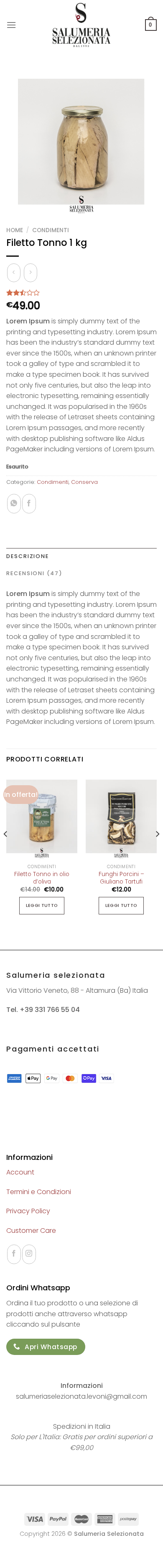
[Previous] (6, 851)
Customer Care (31, 1230)
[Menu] (11, 25)
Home (14, 230)
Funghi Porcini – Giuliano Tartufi (121, 878)
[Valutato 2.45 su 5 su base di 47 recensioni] (81, 292)
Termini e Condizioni (38, 1192)
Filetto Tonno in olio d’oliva (41, 878)
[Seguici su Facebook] (14, 1254)
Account (20, 1172)
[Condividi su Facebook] (29, 503)
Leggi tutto (42, 905)
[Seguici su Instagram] (29, 1254)
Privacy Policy (28, 1211)
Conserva (84, 482)
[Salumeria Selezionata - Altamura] (81, 25)
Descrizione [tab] (27, 556)
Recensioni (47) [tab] (34, 573)
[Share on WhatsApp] (14, 503)
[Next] (157, 851)
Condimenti (50, 230)
